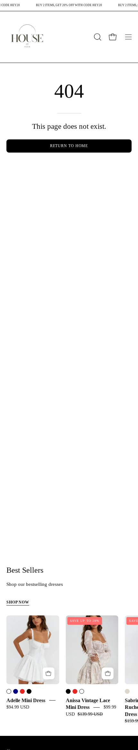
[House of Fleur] (27, 37)
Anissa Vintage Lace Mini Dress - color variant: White (81, 691)
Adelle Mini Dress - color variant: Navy (15, 691)
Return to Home (69, 146)
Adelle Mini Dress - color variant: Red (22, 691)
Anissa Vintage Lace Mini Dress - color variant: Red (75, 691)
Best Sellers (24, 570)
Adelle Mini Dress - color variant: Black (29, 691)
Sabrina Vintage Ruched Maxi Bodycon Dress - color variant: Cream (127, 691)
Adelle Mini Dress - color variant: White (8, 691)
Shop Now (17, 602)
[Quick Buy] (49, 673)
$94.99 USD (17, 707)
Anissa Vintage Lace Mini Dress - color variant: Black (68, 691)
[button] (96, 36)
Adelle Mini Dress (25, 700)
